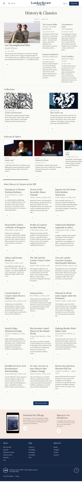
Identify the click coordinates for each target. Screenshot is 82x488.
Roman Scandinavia (50, 54)
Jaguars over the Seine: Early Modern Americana (65, 192)
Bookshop (6, 457)
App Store (40, 420)
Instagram (56, 449)
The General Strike (50, 25)
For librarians (31, 452)
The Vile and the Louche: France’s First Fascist (40, 260)
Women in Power (41, 160)
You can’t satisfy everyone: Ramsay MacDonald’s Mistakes (65, 260)
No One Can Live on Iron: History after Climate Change (39, 368)
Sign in (65, 3)
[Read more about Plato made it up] (63, 101)
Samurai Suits (36, 293)
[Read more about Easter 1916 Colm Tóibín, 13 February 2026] (18, 148)
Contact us (31, 447)
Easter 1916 (9, 160)
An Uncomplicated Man (17, 45)
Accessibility (31, 455)
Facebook (56, 455)
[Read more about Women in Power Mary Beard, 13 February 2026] (48, 148)
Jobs (4, 460)
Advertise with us (7, 455)
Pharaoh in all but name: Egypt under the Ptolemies (65, 296)
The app (31, 449)
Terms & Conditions (8, 476)
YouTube (56, 452)
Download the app (33, 415)
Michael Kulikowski (50, 57)
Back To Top (76, 470)
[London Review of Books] (5, 470)
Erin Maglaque (67, 29)
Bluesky (56, 447)
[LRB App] (12, 423)
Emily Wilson (11, 48)
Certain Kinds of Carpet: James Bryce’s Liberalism (15, 296)
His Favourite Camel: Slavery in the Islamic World (40, 331)
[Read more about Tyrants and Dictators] (18, 101)
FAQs (30, 457)
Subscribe (74, 3)
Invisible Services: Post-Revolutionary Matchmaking (16, 368)
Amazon (25, 423)
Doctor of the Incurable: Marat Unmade (37, 192)
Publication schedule (8, 452)
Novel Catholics (68, 57)
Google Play (31, 421)
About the (7, 447)
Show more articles (41, 403)
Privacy (17, 476)
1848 (67, 154)
